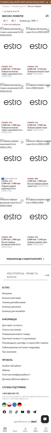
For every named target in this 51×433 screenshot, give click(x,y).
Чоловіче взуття (11, 11)
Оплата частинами (11, 329)
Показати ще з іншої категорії (24, 258)
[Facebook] (4, 412)
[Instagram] (10, 412)
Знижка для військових (14, 302)
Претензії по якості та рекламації (19, 338)
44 (12, 20)
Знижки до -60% (27, 20)
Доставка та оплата (12, 325)
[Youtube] (22, 412)
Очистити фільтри (12, 24)
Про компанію (9, 351)
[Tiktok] (16, 412)
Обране (35, 431)
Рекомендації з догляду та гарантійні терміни (25, 342)
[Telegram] (34, 412)
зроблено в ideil (25, 422)
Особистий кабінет (12, 365)
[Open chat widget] (45, 419)
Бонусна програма (11, 297)
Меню (5, 431)
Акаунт (25, 431)
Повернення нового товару (16, 334)
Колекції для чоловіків (13, 311)
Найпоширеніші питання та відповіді (21, 347)
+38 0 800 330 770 (10, 393)
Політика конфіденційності (16, 374)
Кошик (46, 431)
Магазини (7, 293)
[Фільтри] (47, 15)
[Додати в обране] (22, 30)
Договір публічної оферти (15, 379)
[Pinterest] (28, 412)
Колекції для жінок (11, 306)
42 (4, 20)
